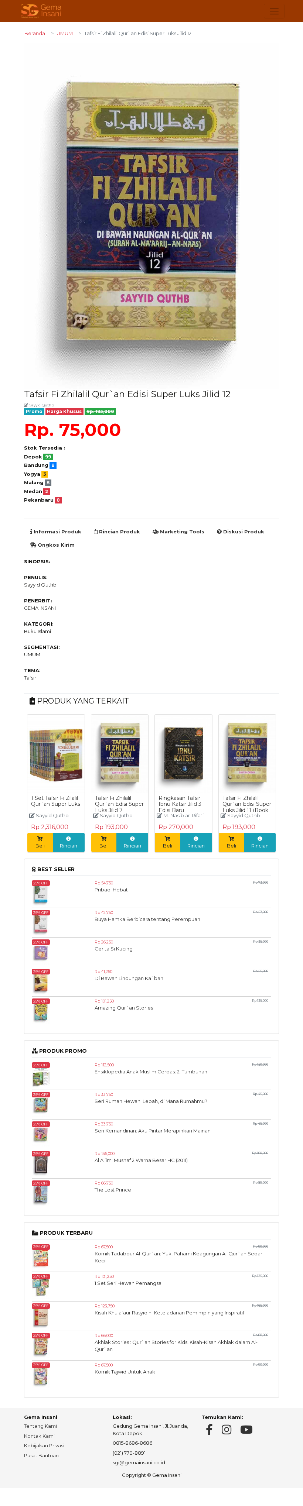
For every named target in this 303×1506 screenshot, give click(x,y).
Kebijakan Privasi (44, 1445)
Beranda (34, 33)
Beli (40, 846)
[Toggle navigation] (274, 11)
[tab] (56, 532)
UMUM (65, 33)
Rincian (68, 846)
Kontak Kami (39, 1436)
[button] (272, 50)
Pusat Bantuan (41, 1455)
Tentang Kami (40, 1426)
